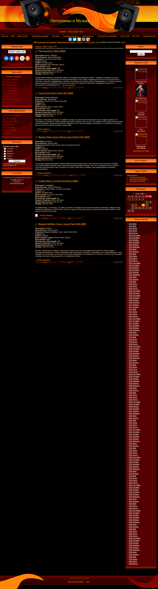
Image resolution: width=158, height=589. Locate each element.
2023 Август (133, 483)
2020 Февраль (134, 386)
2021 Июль (133, 425)
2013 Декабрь (134, 242)
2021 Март (133, 416)
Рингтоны (5, 36)
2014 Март (133, 249)
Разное (8, 130)
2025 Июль (133, 534)
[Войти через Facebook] (11, 58)
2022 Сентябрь (134, 457)
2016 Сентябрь (134, 295)
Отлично (10, 149)
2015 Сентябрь (134, 291)
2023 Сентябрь (134, 485)
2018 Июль (133, 342)
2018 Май (132, 337)
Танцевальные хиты (71, 36)
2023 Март (133, 471)
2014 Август (133, 261)
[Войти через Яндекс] (17, 58)
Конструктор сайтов (75, 582)
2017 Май (132, 309)
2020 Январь (134, 383)
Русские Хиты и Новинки (107, 36)
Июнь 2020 (139, 194)
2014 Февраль (134, 247)
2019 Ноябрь (134, 379)
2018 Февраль (134, 330)
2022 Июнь (133, 450)
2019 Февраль (134, 358)
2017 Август (133, 316)
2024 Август (133, 508)
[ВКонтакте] (70, 39)
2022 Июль (133, 453)
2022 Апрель (134, 446)
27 (147, 208)
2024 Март (133, 499)
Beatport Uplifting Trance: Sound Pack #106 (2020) (62, 224)
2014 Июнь (133, 256)
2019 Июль (133, 369)
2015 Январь (134, 272)
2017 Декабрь (134, 325)
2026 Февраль (134, 550)
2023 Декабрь (134, 492)
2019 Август (133, 372)
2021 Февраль (134, 413)
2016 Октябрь (134, 298)
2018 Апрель (134, 335)
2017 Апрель (134, 307)
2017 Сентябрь (134, 319)
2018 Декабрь (134, 353)
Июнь (50, 46)
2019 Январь (134, 356)
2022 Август (133, 455)
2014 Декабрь (134, 270)
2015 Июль (133, 286)
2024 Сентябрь (134, 510)
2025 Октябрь (134, 541)
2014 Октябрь (134, 265)
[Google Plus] (88, 39)
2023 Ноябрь (134, 490)
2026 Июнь (133, 559)
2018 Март (133, 332)
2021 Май (132, 420)
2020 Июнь (133, 395)
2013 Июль (133, 231)
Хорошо (10, 151)
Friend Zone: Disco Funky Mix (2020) (55, 93)
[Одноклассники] (79, 39)
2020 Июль (133, 397)
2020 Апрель (134, 390)
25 (140, 208)
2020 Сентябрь (134, 402)
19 (143, 205)
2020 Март (133, 388)
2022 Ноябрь (134, 462)
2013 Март (133, 224)
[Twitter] (75, 39)
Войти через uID (17, 52)
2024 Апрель (134, 501)
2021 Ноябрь (134, 434)
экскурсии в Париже (137, 177)
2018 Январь (134, 328)
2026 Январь (134, 547)
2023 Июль (133, 480)
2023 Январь (134, 467)
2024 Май (132, 504)
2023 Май (132, 476)
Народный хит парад (141, 151)
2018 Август (133, 344)
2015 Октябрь (134, 293)
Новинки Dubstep (149, 36)
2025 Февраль (134, 522)
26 (143, 208)
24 (136, 208)
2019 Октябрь (134, 376)
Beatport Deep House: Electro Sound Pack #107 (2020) (64, 137)
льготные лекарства (137, 181)
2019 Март (133, 360)
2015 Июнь (133, 284)
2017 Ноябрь (134, 323)
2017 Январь (134, 305)
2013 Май (132, 226)
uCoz (88, 582)
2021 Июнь (133, 423)
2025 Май (132, 529)
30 (132, 211)
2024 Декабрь (134, 517)
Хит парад (56, 36)
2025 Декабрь (134, 545)
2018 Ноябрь (134, 351)
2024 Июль (133, 506)
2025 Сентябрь (134, 538)
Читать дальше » (68, 85)
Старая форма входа (17, 64)
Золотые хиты (87, 36)
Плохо (9, 156)
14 (150, 202)
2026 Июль (133, 561)
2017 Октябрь (134, 321)
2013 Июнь (133, 228)
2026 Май (132, 557)
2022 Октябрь (134, 460)
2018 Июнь (133, 339)
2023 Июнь (133, 478)
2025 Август (133, 536)
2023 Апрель (134, 473)
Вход (81, 31)
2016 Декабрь (134, 302)
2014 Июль (133, 258)
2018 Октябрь (134, 349)
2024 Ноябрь (134, 515)
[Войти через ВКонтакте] (6, 58)
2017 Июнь (133, 312)
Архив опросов (19, 163)
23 (132, 208)
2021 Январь (134, 411)
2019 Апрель (134, 362)
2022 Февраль (134, 441)
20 (147, 205)
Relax (13, 36)
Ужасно (10, 158)
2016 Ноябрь (134, 300)
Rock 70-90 (125, 36)
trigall (69, 87)
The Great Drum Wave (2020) (51, 51)
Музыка (9, 121)
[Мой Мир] (83, 39)
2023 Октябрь (134, 487)
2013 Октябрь (134, 238)
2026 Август (133, 564)
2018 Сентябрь (134, 346)
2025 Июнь (133, 531)
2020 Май (132, 393)
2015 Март (133, 277)
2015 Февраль (134, 275)
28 (150, 208)
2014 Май (132, 254)
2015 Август (133, 288)
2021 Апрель (134, 418)
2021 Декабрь (134, 436)
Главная (62, 31)
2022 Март (133, 443)
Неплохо (10, 153)
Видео (8, 127)
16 (132, 205)
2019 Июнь (133, 367)
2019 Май (132, 365)
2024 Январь (134, 494)
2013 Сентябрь (134, 235)
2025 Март (133, 524)
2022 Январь (134, 439)
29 (129, 211)
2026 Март (133, 552)
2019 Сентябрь (134, 374)
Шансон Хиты (22, 36)
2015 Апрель (134, 279)
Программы (10, 115)
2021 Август (133, 427)
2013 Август (133, 233)
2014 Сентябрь (134, 263)
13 (147, 202)
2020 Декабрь (134, 409)
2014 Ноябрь (134, 268)
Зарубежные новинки (40, 36)
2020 (45, 46)
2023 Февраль (134, 469)
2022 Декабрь (134, 464)
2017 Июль (133, 314)
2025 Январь (134, 520)
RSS (138, 3)
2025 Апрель (134, 527)
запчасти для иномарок (138, 179)
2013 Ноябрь (134, 240)
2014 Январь (134, 245)
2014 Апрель (134, 251)
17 (136, 205)
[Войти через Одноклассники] (27, 58)
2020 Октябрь (134, 404)
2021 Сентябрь (134, 430)
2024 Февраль (134, 497)
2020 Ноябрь (134, 406)
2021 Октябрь (134, 432)
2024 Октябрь (134, 513)
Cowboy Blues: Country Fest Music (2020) (58, 181)
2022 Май (132, 448)
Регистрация (73, 31)
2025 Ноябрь (134, 543)
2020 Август (133, 399)
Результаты (7, 163)
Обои (8, 133)
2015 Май (132, 282)
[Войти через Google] (22, 58)
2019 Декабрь (134, 381)
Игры (8, 124)
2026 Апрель (134, 554)
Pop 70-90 (136, 36)
